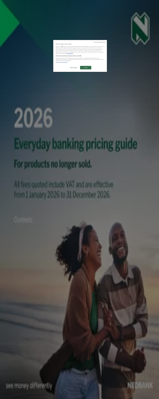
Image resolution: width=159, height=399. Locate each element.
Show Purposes (73, 67)
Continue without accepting (100, 42)
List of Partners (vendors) (61, 62)
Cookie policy (70, 53)
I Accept (86, 67)
